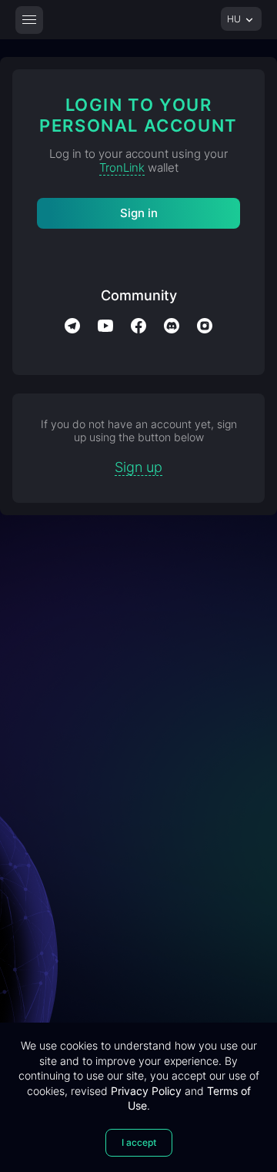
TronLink (122, 167)
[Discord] (171, 325)
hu (235, 19)
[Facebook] (138, 325)
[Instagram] (204, 325)
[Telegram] (72, 325)
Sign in (139, 213)
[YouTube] (105, 325)
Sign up (138, 467)
